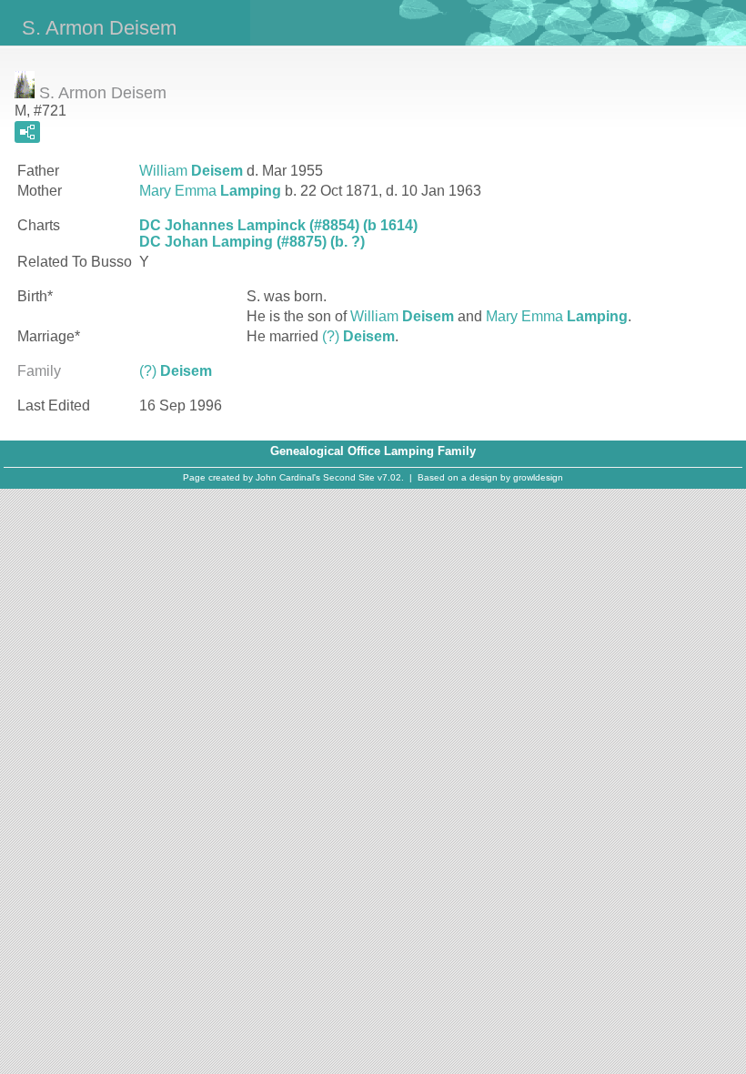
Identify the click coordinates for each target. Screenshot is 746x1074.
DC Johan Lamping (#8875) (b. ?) (252, 241)
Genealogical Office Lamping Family (373, 451)
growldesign (538, 477)
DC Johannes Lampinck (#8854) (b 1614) (278, 225)
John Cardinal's (288, 477)
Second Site (349, 477)
